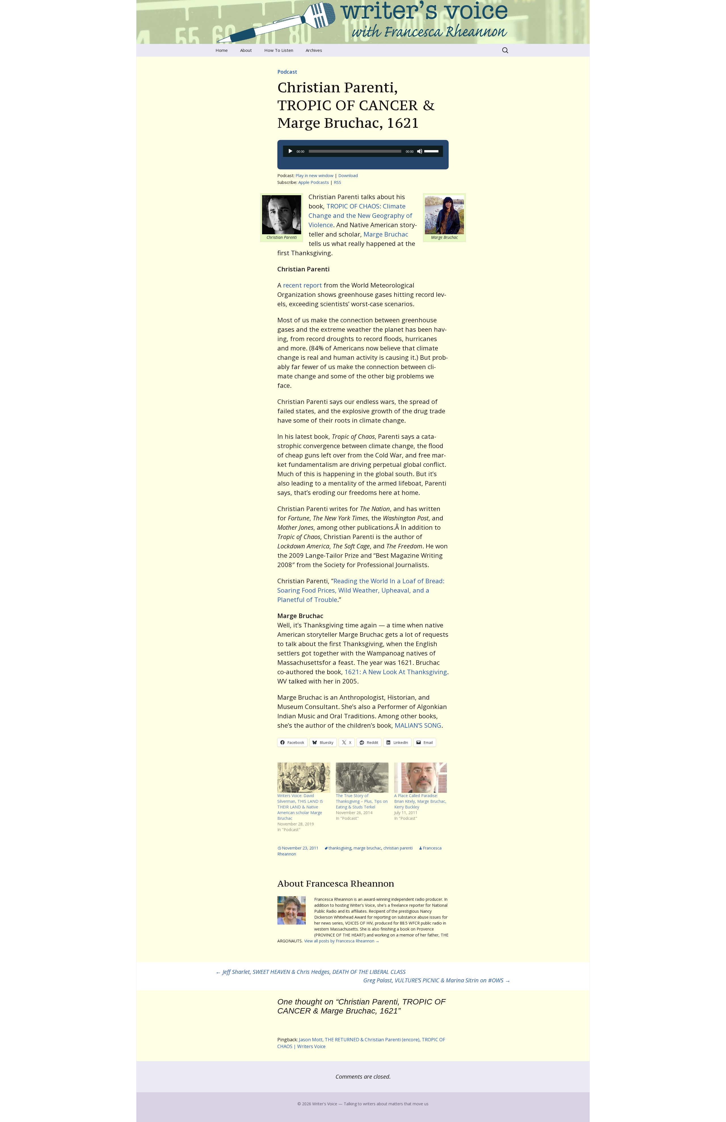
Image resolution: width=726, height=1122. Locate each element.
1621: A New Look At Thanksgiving (396, 671)
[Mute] (420, 151)
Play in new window (315, 175)
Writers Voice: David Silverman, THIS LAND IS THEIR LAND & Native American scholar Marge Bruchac (300, 807)
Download (348, 175)
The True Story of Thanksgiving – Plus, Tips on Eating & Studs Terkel (362, 801)
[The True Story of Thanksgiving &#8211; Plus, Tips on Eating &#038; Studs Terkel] (362, 778)
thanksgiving (340, 848)
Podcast (287, 71)
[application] (363, 151)
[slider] (432, 151)
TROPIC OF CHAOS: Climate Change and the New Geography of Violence (360, 215)
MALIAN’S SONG (418, 725)
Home (222, 50)
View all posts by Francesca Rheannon (341, 941)
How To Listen (278, 50)
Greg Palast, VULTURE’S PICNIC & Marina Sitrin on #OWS (436, 980)
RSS (337, 182)
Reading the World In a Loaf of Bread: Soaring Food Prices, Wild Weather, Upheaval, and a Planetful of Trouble (360, 590)
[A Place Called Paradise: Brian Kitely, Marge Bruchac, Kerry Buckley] (420, 778)
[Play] (290, 151)
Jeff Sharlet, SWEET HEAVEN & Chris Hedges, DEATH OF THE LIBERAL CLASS (311, 972)
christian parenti (398, 848)
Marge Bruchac (386, 234)
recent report (302, 285)
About (246, 50)
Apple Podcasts (313, 182)
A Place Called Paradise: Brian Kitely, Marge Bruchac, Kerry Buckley (420, 801)
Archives (314, 50)
